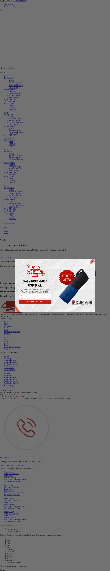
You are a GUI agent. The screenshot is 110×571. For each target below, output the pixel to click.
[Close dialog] (92, 261)
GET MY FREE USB (34, 302)
